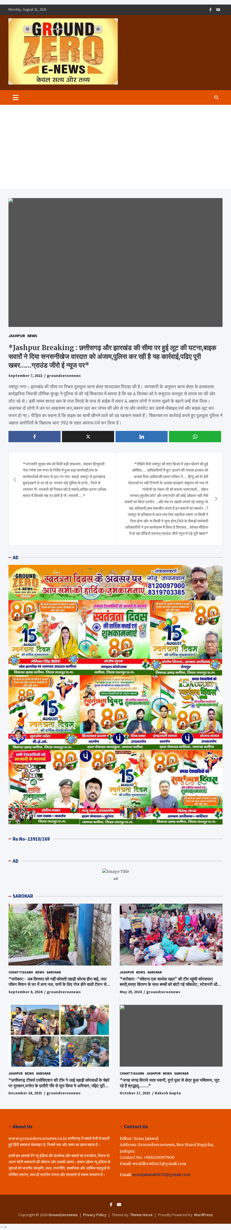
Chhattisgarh (20, 972)
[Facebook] (210, 9)
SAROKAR (23, 896)
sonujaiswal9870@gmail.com (161, 1174)
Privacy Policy (94, 1214)
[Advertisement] (115, 147)
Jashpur (16, 335)
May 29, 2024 (131, 991)
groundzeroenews (64, 375)
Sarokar (53, 972)
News (32, 335)
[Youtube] (218, 9)
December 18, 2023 (25, 1092)
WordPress (203, 1214)
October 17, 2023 (135, 1092)
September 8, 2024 (25, 991)
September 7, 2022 (25, 375)
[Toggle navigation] (15, 97)
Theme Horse (141, 1214)
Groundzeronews (63, 1214)
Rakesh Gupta (168, 1092)
